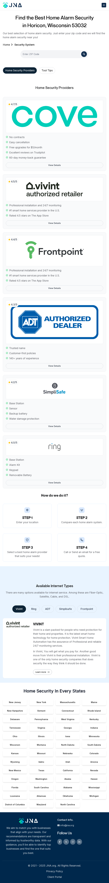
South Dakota (94, 745)
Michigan (94, 796)
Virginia (41, 728)
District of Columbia (15, 804)
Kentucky (94, 719)
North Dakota (67, 745)
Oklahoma (68, 796)
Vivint (19, 608)
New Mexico (15, 770)
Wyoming (15, 762)
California (68, 770)
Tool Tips (47, 70)
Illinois (41, 736)
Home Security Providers (19, 70)
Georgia (68, 728)
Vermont (41, 711)
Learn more (40, 672)
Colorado (94, 753)
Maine (94, 702)
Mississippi (94, 787)
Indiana (94, 728)
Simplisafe (65, 608)
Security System (24, 44)
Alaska (67, 779)
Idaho (41, 762)
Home (6, 44)
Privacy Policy (54, 871)
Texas (41, 770)
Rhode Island (94, 711)
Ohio (15, 736)
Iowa (67, 736)
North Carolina (67, 804)
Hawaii (94, 779)
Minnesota (94, 736)
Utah (67, 762)
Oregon (15, 779)
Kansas (15, 753)
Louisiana (15, 796)
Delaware (15, 719)
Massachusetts (67, 702)
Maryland (41, 804)
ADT (47, 608)
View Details (54, 165)
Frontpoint (87, 608)
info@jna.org (67, 825)
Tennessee (15, 728)
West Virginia (67, 719)
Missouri (41, 753)
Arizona (94, 762)
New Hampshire (15, 711)
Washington (41, 779)
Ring (33, 608)
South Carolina (41, 787)
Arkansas (41, 796)
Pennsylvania (41, 719)
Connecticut (68, 711)
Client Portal (54, 876)
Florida (14, 787)
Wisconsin (15, 745)
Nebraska (68, 753)
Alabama (67, 787)
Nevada (94, 770)
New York (41, 702)
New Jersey (15, 702)
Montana (41, 745)
